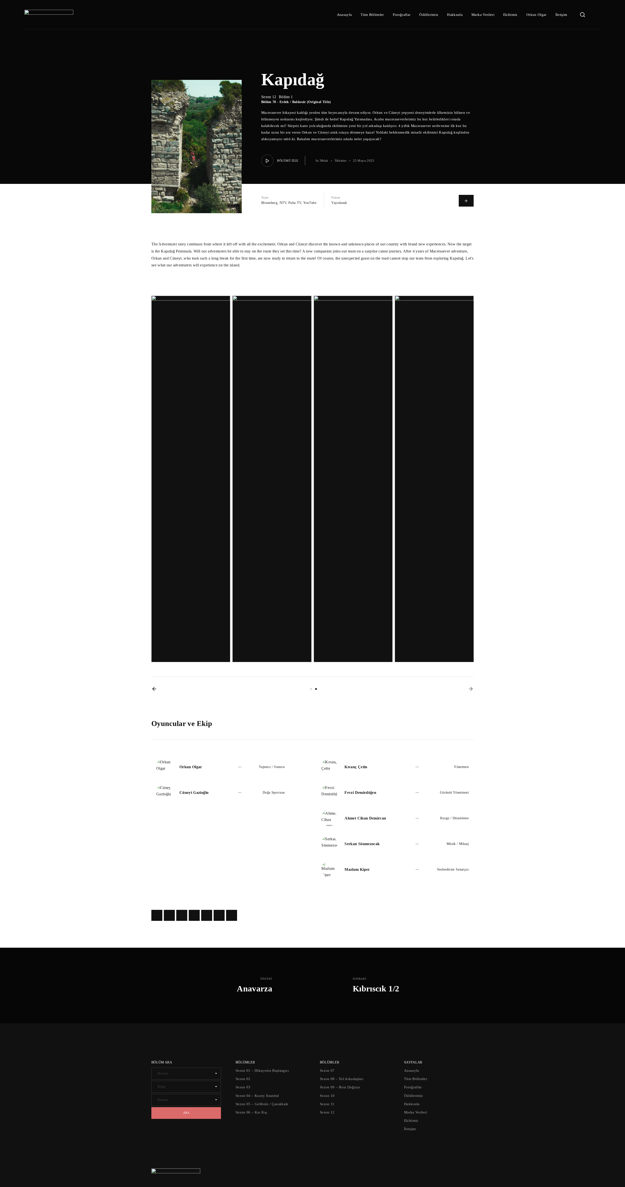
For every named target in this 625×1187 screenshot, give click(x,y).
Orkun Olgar (536, 15)
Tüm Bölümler (372, 15)
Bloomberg (269, 203)
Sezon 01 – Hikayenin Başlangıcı (262, 1070)
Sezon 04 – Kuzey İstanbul (257, 1096)
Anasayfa (344, 15)
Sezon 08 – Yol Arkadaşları (341, 1079)
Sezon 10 (327, 1096)
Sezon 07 (327, 1070)
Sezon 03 (243, 1087)
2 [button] (316, 689)
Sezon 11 (327, 1104)
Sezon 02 (243, 1079)
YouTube (309, 203)
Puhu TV (294, 203)
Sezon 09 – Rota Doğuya (340, 1087)
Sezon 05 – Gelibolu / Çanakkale (262, 1104)
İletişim (561, 15)
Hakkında (455, 15)
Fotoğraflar (402, 15)
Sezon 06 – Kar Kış (251, 1112)
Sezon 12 (327, 1112)
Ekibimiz (510, 15)
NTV (283, 203)
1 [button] (311, 689)
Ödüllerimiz (428, 15)
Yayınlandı (339, 203)
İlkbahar (340, 160)
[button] (154, 689)
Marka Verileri (482, 15)
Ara (186, 1112)
